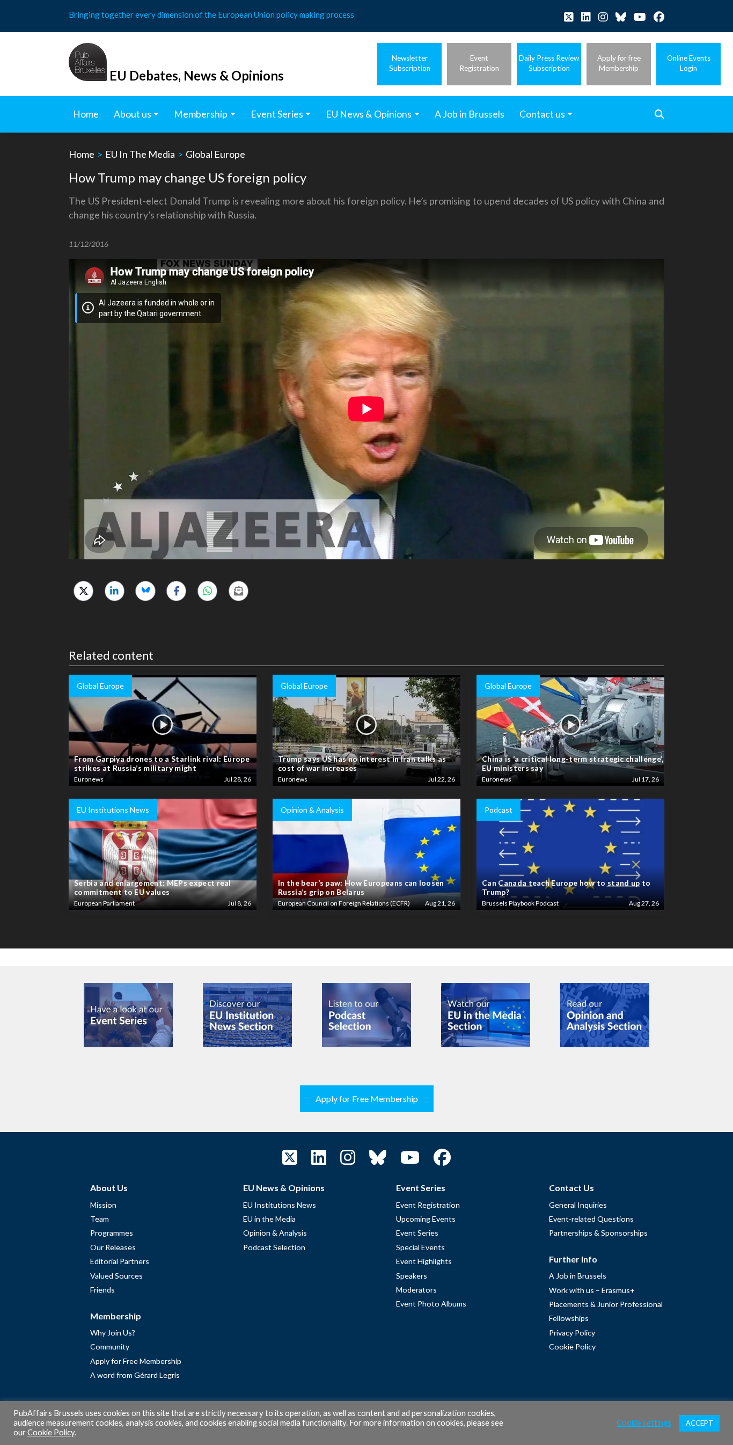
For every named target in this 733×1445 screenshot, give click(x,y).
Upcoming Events (426, 1218)
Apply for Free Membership (367, 1098)
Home (81, 154)
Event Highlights (424, 1261)
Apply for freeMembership (619, 63)
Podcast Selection (274, 1247)
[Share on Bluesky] (145, 591)
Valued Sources (116, 1275)
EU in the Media (269, 1218)
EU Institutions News (279, 1204)
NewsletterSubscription (409, 63)
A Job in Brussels (577, 1275)
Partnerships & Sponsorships (598, 1232)
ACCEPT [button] (699, 1423)
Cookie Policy (572, 1346)
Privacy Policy (572, 1332)
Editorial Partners (119, 1261)
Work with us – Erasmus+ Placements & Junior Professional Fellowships (606, 1304)
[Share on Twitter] (83, 591)
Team (99, 1218)
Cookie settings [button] (644, 1422)
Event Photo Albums (431, 1303)
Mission (103, 1204)
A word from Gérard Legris (135, 1375)
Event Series (417, 1232)
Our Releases (113, 1247)
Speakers (411, 1275)
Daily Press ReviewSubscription (549, 63)
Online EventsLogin (688, 63)
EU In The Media (140, 154)
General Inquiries (578, 1204)
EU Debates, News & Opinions (196, 75)
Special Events (420, 1247)
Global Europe (215, 154)
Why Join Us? (112, 1332)
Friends (102, 1289)
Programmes (111, 1232)
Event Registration (428, 1204)
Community (109, 1346)
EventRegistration (479, 63)
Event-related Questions (591, 1218)
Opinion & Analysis (275, 1232)
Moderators (416, 1289)
